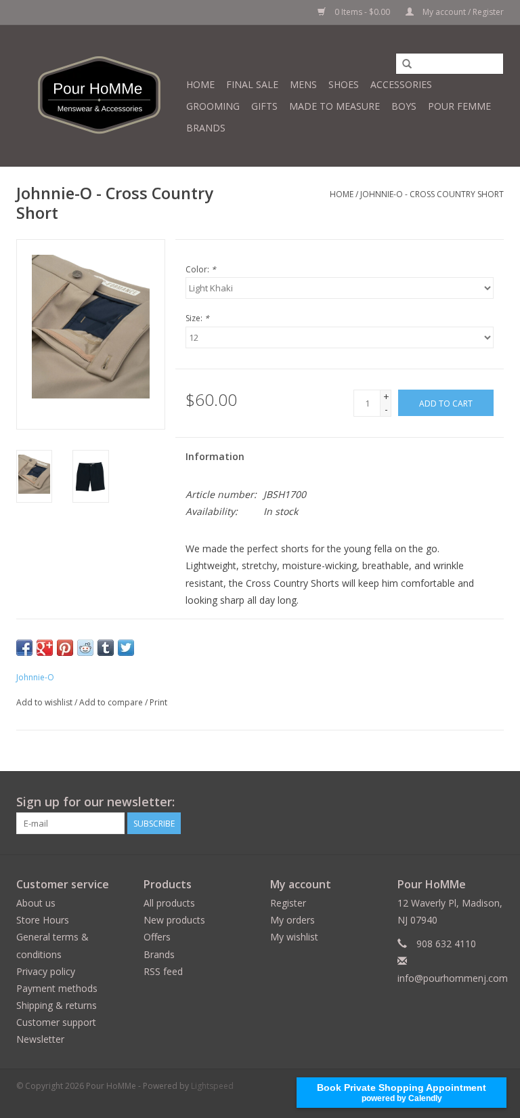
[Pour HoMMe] (99, 95)
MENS (303, 84)
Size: (197, 318)
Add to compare (112, 702)
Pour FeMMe (459, 106)
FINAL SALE (252, 84)
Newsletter (40, 1039)
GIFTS (264, 106)
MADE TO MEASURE (334, 106)
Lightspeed (212, 1086)
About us (36, 902)
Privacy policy (45, 971)
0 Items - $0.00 (362, 12)
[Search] (406, 64)
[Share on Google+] (45, 648)
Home (200, 84)
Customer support (56, 1022)
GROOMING (213, 106)
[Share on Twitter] (126, 648)
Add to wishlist (44, 702)
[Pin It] (65, 648)
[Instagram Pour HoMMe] (493, 802)
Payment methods (57, 988)
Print (158, 702)
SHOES (343, 84)
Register (288, 902)
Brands (205, 127)
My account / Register (462, 12)
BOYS (403, 106)
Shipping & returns (56, 1005)
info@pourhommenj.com (452, 978)
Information (215, 456)
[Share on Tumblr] (106, 648)
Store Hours (42, 919)
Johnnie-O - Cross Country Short (432, 194)
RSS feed (163, 971)
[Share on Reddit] (85, 648)
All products (169, 902)
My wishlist (294, 936)
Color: (201, 269)
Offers (157, 936)
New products (174, 919)
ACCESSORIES (401, 84)
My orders (292, 919)
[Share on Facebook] (24, 648)
